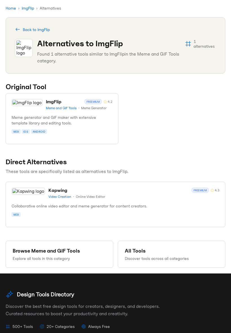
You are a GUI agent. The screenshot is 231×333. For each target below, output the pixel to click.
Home (11, 8)
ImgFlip (28, 8)
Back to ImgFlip (36, 29)
